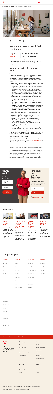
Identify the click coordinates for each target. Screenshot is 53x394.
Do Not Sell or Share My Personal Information (32, 386)
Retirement (17, 284)
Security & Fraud (18, 383)
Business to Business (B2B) (24, 352)
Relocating (30, 287)
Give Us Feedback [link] (22, 355)
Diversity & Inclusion (22, 369)
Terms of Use (25, 383)
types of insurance (31, 135)
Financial (17, 270)
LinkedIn (37, 375)
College (16, 263)
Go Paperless (38, 355)
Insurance (17, 277)
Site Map (37, 383)
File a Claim (38, 344)
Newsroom (21, 350)
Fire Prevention (6, 304)
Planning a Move (31, 280)
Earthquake (5, 301)
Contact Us (21, 344)
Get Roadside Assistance (40, 347)
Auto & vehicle (6, 263)
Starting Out (30, 263)
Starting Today (43, 273)
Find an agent (37, 192)
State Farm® (13, 55)
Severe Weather (6, 315)
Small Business (18, 287)
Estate (16, 266)
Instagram (37, 372)
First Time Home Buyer (32, 270)
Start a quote (7, 192)
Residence (5, 273)
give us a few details (36, 140)
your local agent (19, 138)
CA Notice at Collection (18, 386)
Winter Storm (6, 325)
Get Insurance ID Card (40, 358)
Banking (5, 266)
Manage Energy (43, 266)
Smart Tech (42, 270)
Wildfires (5, 322)
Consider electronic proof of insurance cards (31, 225)
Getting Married (31, 266)
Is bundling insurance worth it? (43, 223)
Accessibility (31, 383)
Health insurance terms (6, 223)
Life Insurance (18, 280)
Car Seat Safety (43, 263)
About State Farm (22, 347)
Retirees (20, 372)
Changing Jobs (31, 277)
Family (4, 270)
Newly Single (30, 284)
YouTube (37, 377)
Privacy (11, 383)
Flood (4, 308)
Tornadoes (5, 318)
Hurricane (5, 311)
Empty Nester (30, 291)
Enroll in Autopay (39, 352)
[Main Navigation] (3, 2)
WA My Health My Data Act (7, 386)
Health (16, 273)
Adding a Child (31, 273)
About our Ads (5, 383)
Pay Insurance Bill (39, 350)
